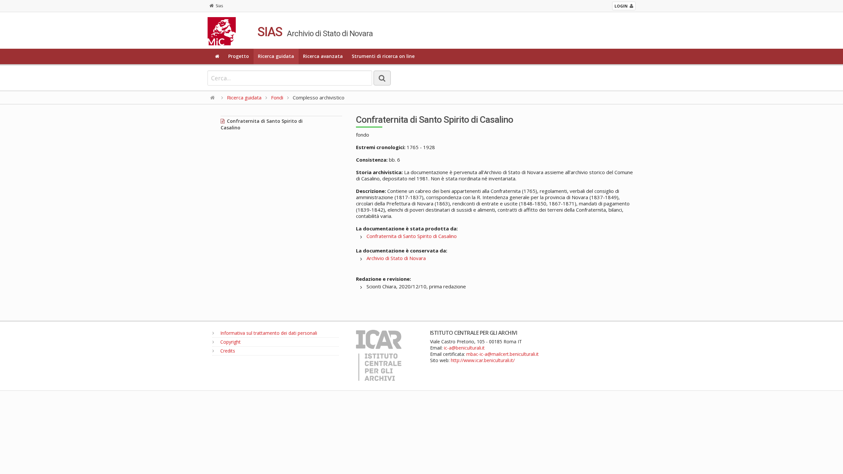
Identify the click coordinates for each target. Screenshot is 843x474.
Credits (227, 351)
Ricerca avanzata (323, 56)
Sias (219, 6)
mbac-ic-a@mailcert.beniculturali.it (502, 354)
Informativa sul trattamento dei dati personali (268, 333)
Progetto (238, 56)
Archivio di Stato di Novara (396, 258)
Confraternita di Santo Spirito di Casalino (412, 236)
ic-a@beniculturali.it (464, 348)
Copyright (230, 342)
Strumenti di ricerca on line (383, 56)
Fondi (277, 97)
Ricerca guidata (276, 56)
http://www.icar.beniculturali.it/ (483, 360)
